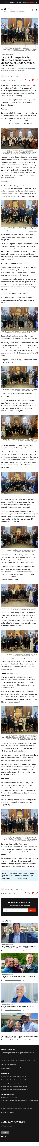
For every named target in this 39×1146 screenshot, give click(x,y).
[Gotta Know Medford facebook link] (2, 1136)
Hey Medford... (5, 1073)
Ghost (32, 1125)
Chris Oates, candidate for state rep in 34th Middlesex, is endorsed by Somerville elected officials (17, 1053)
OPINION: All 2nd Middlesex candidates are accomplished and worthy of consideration (18, 1111)
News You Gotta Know (7, 54)
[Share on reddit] (33, 80)
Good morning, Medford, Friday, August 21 (12, 1083)
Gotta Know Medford (6, 1126)
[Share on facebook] (25, 80)
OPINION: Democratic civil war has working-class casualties (18, 1105)
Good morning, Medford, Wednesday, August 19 (14, 1089)
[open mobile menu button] (2, 10)
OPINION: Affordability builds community (12, 1097)
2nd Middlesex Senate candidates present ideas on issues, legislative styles (17, 1067)
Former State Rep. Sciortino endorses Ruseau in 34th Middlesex (19, 1057)
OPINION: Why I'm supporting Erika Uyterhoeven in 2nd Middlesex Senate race (19, 1101)
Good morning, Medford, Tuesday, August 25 (13, 1076)
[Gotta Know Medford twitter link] (5, 1136)
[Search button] (32, 10)
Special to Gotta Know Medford (13, 950)
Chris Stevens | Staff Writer (14, 76)
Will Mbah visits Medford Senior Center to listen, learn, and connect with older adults (17, 1063)
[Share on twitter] (29, 80)
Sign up (3, 1128)
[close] (36, 2)
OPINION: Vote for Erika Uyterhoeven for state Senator (16, 1108)
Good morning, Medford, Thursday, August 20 (14, 1086)
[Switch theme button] (36, 10)
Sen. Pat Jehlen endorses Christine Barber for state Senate (18, 1060)
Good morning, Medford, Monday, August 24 (13, 1079)
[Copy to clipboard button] (36, 80)
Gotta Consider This (7, 1094)
